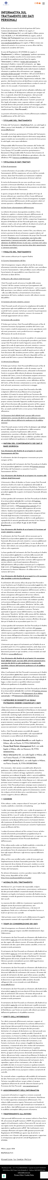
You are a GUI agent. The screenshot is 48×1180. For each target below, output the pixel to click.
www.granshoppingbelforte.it (11, 43)
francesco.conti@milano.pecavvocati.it (26, 157)
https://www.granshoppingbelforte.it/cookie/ (16, 878)
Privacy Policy (19, 1175)
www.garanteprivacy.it (30, 1086)
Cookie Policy (29, 1175)
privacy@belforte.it (8, 130)
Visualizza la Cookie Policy (16, 1159)
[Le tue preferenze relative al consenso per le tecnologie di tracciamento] (4, 1176)
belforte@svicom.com (24, 1172)
